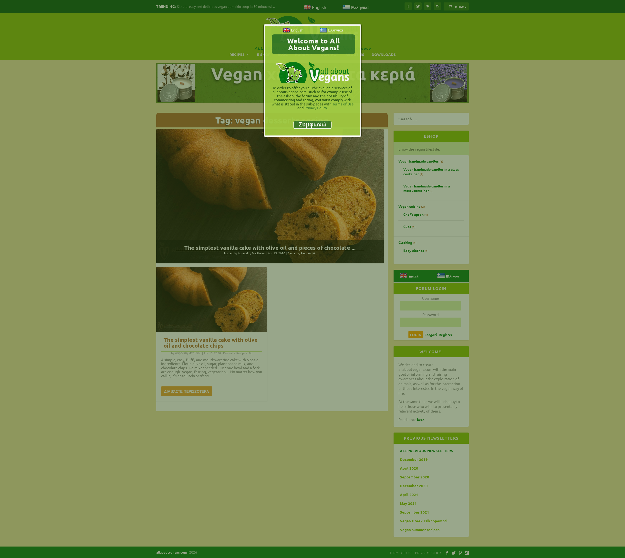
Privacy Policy (315, 107)
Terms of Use (343, 104)
